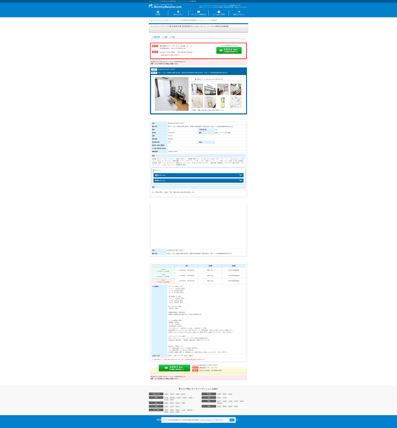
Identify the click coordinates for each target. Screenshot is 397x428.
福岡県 (166, 410)
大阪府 (219, 401)
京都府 (230, 401)
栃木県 (166, 399)
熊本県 (177, 410)
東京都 (166, 397)
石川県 (225, 397)
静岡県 (172, 403)
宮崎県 (172, 410)
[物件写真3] (223, 84)
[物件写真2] (210, 84)
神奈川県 (172, 397)
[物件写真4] (236, 84)
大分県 (183, 410)
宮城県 (177, 394)
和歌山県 (219, 403)
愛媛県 (225, 406)
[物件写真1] (197, 84)
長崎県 (166, 412)
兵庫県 (225, 401)
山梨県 (219, 394)
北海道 (166, 394)
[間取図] (223, 97)
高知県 (230, 406)
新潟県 (230, 394)
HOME (157, 14)
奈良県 (236, 401)
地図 (165, 37)
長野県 (225, 394)
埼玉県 (179, 397)
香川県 (219, 406)
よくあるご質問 (219, 14)
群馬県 (172, 399)
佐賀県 (172, 412)
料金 (173, 37)
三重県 (183, 403)
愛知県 (166, 403)
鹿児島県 (189, 410)
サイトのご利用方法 (198, 14)
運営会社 (160, 419)
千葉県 (184, 397)
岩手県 (172, 394)
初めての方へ (178, 14)
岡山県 (177, 406)
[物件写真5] (197, 97)
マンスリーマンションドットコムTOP (158, 20)
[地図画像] (236, 97)
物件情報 (157, 37)
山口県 (172, 406)
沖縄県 (177, 412)
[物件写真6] (210, 97)
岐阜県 (177, 403)
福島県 (183, 394)
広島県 (166, 406)
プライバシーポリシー (206, 420)
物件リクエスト (239, 14)
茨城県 (190, 397)
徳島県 (236, 406)
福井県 (219, 397)
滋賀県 (242, 401)
